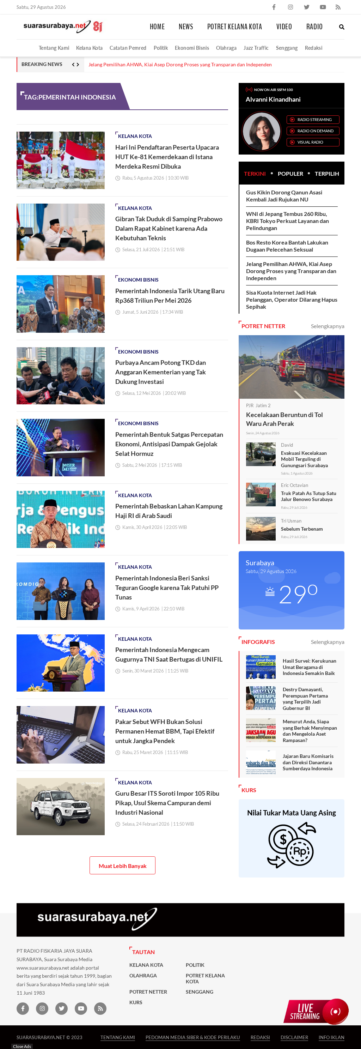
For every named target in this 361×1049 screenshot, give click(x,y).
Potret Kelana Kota (234, 26)
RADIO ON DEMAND (316, 130)
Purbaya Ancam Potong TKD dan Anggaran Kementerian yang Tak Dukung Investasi (160, 371)
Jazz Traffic (256, 48)
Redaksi (314, 48)
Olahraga (226, 48)
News (186, 26)
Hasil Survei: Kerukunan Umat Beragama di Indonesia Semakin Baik (309, 667)
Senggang (287, 48)
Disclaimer (294, 1037)
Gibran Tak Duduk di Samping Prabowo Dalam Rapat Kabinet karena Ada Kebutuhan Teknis (168, 228)
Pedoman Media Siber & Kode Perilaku (193, 1037)
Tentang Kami (54, 48)
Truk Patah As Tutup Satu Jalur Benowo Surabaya (308, 496)
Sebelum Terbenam (302, 529)
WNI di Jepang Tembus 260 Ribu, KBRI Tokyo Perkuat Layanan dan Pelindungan (287, 220)
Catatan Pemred (128, 48)
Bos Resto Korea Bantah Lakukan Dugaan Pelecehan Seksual (287, 246)
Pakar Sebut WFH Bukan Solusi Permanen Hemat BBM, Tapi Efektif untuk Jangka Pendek (164, 731)
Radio (314, 26)
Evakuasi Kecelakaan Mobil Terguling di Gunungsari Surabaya (304, 459)
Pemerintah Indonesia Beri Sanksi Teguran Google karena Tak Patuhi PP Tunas (167, 587)
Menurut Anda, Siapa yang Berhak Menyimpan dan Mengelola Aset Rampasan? (310, 730)
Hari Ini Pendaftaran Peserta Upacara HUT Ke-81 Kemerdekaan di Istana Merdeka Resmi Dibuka (167, 156)
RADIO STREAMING (315, 119)
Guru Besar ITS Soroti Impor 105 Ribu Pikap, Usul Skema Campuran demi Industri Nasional (167, 802)
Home (157, 26)
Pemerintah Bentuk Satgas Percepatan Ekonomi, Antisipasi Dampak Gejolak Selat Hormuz (169, 443)
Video (284, 26)
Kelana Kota (89, 48)
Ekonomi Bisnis (192, 48)
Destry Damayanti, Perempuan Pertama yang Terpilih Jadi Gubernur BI (305, 698)
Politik (161, 48)
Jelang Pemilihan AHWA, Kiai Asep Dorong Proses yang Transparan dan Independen (180, 64)
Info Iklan (331, 1037)
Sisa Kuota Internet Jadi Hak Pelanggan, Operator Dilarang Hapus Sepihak (291, 299)
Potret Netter (148, 992)
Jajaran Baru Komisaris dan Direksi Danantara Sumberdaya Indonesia (308, 762)
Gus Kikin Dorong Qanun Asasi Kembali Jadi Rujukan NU (284, 196)
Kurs (135, 1002)
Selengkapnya (327, 325)
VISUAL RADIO (310, 142)
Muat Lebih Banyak (123, 865)
